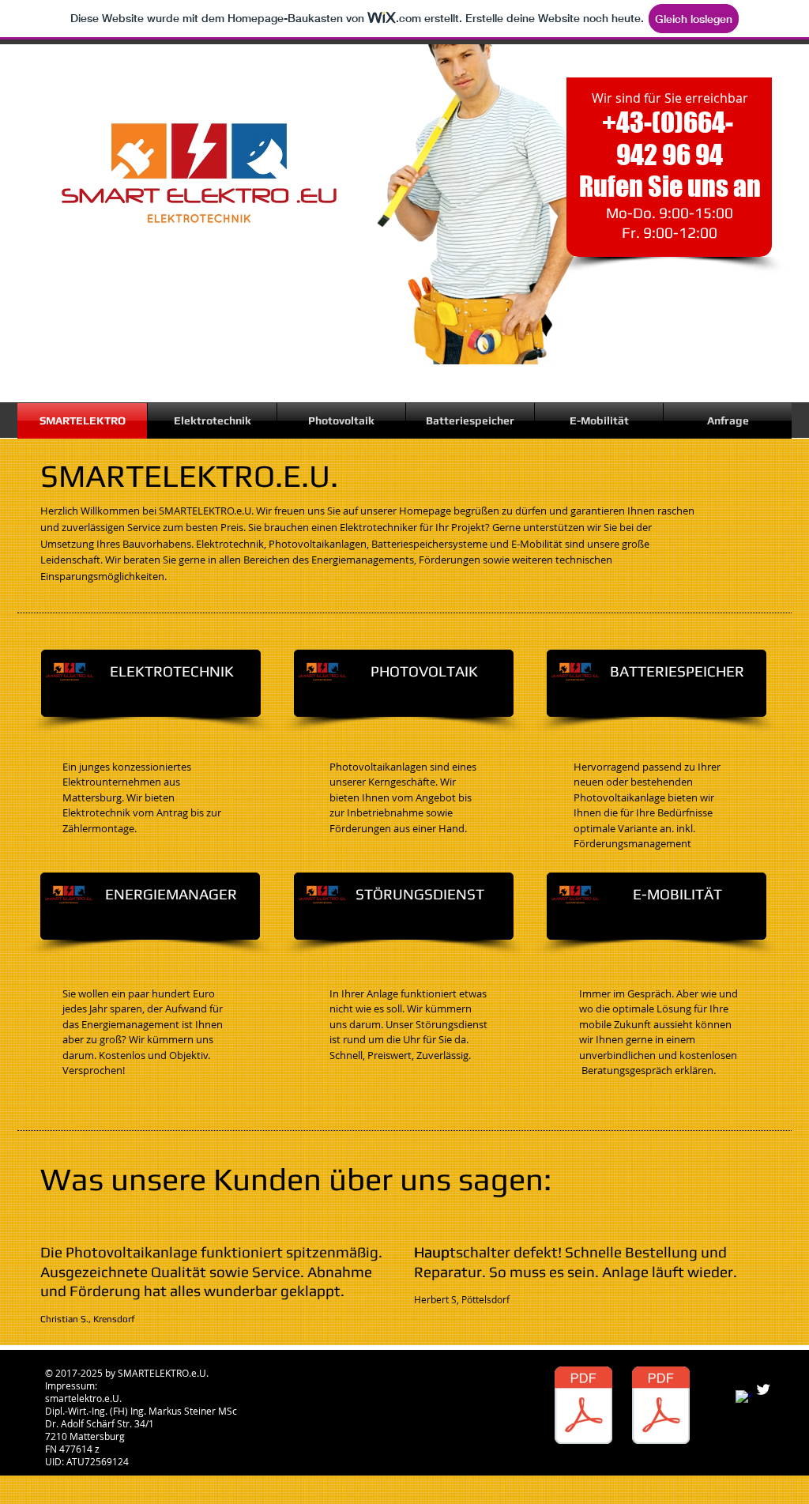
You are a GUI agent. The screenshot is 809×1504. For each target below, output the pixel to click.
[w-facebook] (743, 1398)
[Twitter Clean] (763, 1389)
